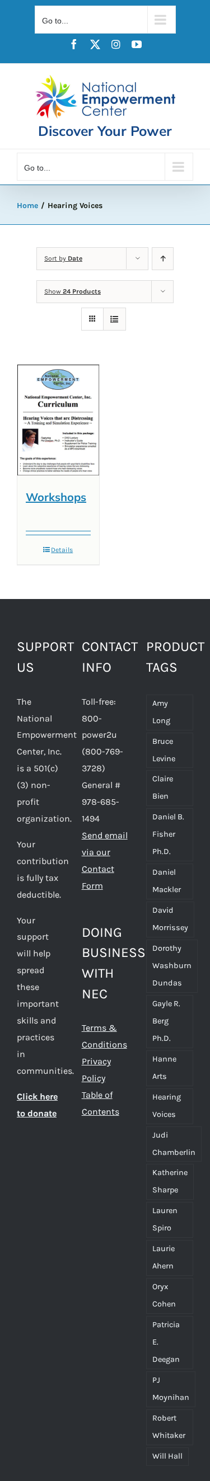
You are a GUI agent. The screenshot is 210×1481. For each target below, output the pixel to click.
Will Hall (167, 1456)
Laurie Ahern (163, 1257)
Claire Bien (162, 787)
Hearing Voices (166, 1105)
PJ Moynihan (170, 1388)
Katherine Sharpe (170, 1181)
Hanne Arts (164, 1067)
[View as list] (114, 319)
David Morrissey (170, 918)
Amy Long (161, 712)
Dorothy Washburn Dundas (172, 966)
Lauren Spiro (165, 1219)
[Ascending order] (163, 258)
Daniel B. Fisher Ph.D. (168, 834)
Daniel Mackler (166, 880)
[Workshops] (58, 420)
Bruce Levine (163, 750)
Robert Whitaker (168, 1426)
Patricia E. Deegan (166, 1342)
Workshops (56, 497)
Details (62, 550)
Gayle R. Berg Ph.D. (166, 1021)
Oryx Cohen (164, 1295)
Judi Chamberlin (173, 1143)
